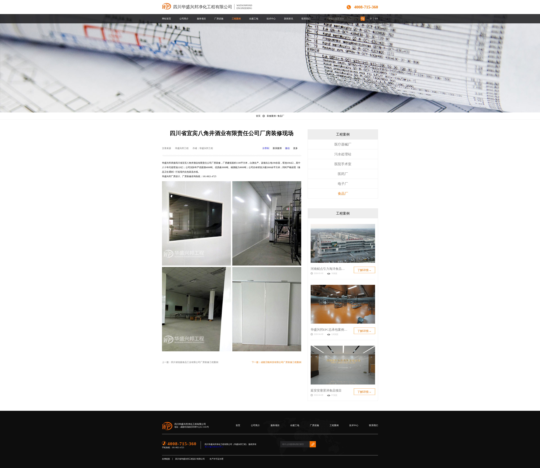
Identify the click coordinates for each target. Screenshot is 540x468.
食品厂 (343, 193)
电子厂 (343, 184)
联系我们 (306, 18)
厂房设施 (218, 18)
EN (376, 18)
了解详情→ (364, 270)
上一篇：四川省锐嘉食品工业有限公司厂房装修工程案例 (190, 362)
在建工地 (253, 18)
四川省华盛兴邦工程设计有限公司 (190, 459)
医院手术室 (342, 164)
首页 (238, 425)
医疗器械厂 (342, 144)
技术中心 (271, 18)
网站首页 (166, 18)
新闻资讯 (288, 18)
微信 (287, 148)
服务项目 (201, 18)
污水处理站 (342, 154)
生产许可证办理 (216, 459)
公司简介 (183, 18)
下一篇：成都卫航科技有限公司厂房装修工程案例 (276, 362)
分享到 (265, 148)
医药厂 (343, 174)
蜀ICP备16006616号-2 (214, 447)
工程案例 (236, 18)
